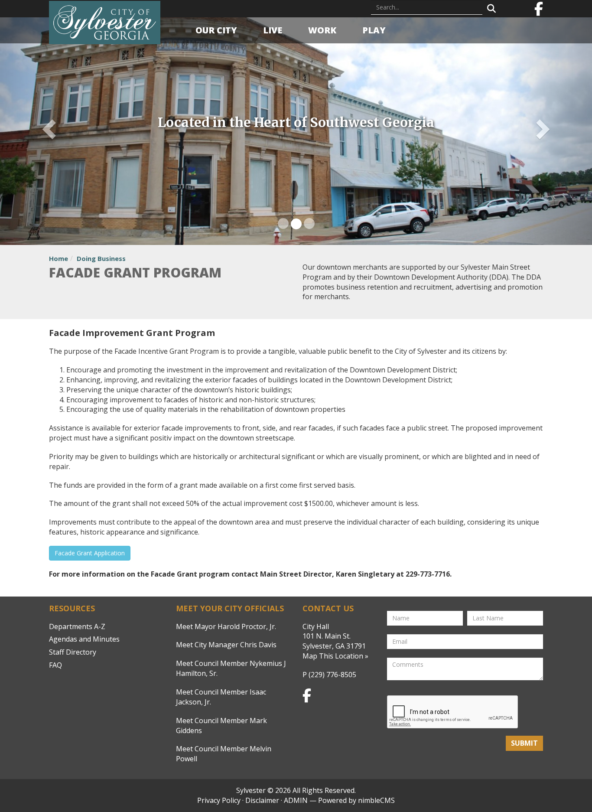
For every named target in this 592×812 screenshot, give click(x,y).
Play (374, 30)
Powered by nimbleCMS (356, 800)
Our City (216, 30)
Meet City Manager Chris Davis (226, 644)
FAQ (55, 665)
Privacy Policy (219, 800)
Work (322, 30)
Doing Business (101, 258)
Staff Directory (72, 652)
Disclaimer (262, 800)
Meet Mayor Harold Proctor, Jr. (226, 626)
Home (58, 258)
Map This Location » (335, 656)
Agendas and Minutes (84, 639)
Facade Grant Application (90, 553)
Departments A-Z (77, 626)
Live (272, 30)
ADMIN (296, 800)
